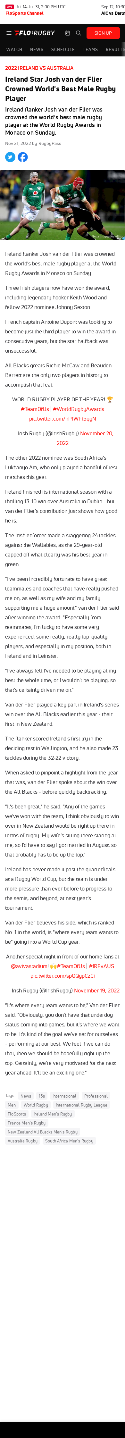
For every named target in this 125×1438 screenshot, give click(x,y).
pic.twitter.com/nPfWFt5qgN (62, 418)
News (26, 1095)
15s (42, 1095)
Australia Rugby (23, 1140)
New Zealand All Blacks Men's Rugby (43, 1131)
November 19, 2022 (97, 990)
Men (12, 1104)
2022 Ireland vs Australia (39, 68)
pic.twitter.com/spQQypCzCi (62, 975)
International (65, 1095)
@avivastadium (29, 966)
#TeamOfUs (35, 408)
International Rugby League (81, 1104)
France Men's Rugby (27, 1122)
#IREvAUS (101, 966)
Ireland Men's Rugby (53, 1113)
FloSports (17, 1113)
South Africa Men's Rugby (69, 1140)
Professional (96, 1095)
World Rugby (36, 1104)
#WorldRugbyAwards (78, 408)
